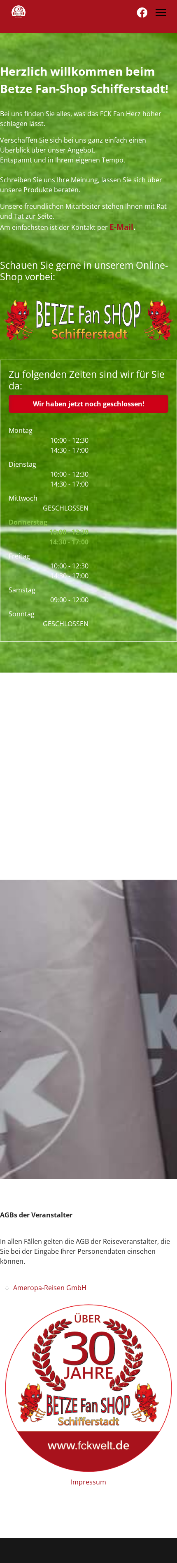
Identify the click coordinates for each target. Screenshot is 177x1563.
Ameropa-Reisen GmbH (49, 1287)
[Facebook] (142, 12)
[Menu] (161, 12)
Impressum (88, 1482)
